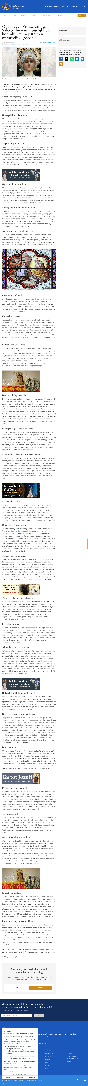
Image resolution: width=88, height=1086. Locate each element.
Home (4, 16)
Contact (75, 6)
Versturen (39, 1015)
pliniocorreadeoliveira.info (34, 949)
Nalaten (47, 1066)
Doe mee (35, 16)
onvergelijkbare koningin (36, 121)
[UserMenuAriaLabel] (84, 6)
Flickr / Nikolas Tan (32, 78)
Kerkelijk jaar (24, 44)
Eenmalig (48, 1056)
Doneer (82, 16)
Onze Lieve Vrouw (15, 44)
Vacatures (58, 16)
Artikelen (24, 16)
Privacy (69, 1062)
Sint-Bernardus (20, 531)
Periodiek (48, 1063)
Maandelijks (49, 1059)
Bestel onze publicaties (52, 6)
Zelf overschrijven (51, 1069)
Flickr (38, 291)
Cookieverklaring (31, 1080)
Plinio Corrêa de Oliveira (49, 42)
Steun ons (46, 16)
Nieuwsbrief (66, 6)
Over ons (13, 16)
